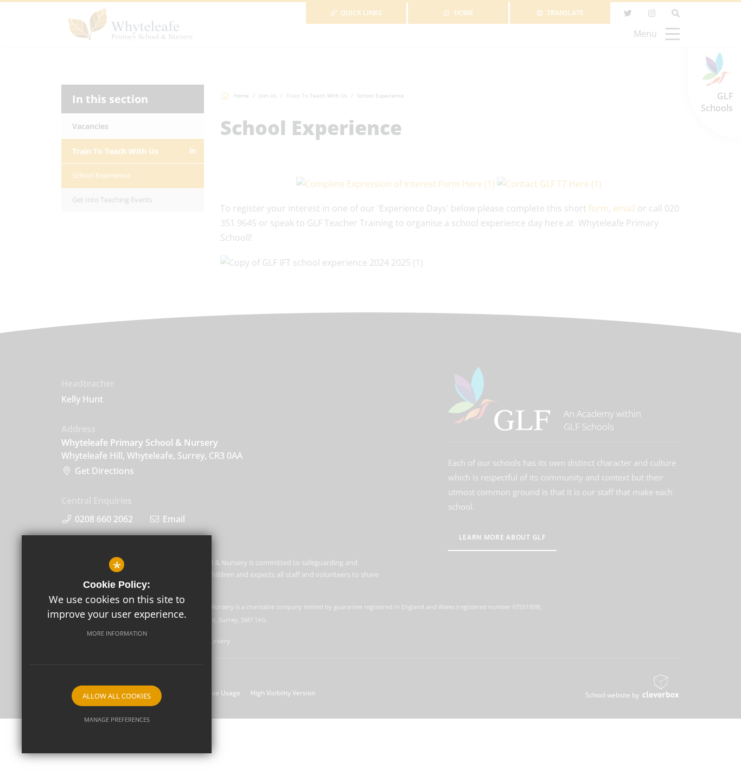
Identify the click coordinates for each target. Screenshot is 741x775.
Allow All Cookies (116, 696)
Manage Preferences (117, 719)
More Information (117, 633)
